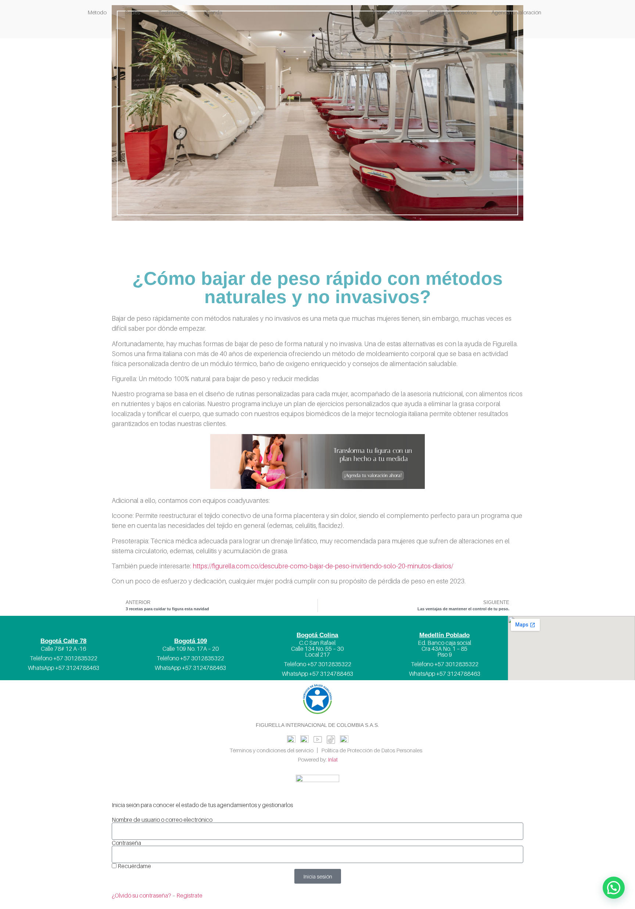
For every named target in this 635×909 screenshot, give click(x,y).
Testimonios (172, 12)
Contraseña (126, 843)
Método (97, 12)
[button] (614, 888)
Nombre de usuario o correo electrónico (162, 820)
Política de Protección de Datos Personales (371, 750)
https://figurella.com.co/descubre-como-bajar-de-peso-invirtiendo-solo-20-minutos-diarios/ (323, 566)
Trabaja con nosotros (452, 12)
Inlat (333, 759)
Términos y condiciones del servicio (271, 750)
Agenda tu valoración (516, 12)
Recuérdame (133, 866)
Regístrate (189, 895)
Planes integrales (392, 12)
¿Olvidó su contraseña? (141, 895)
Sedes (132, 12)
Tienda (214, 12)
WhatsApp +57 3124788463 (63, 667)
